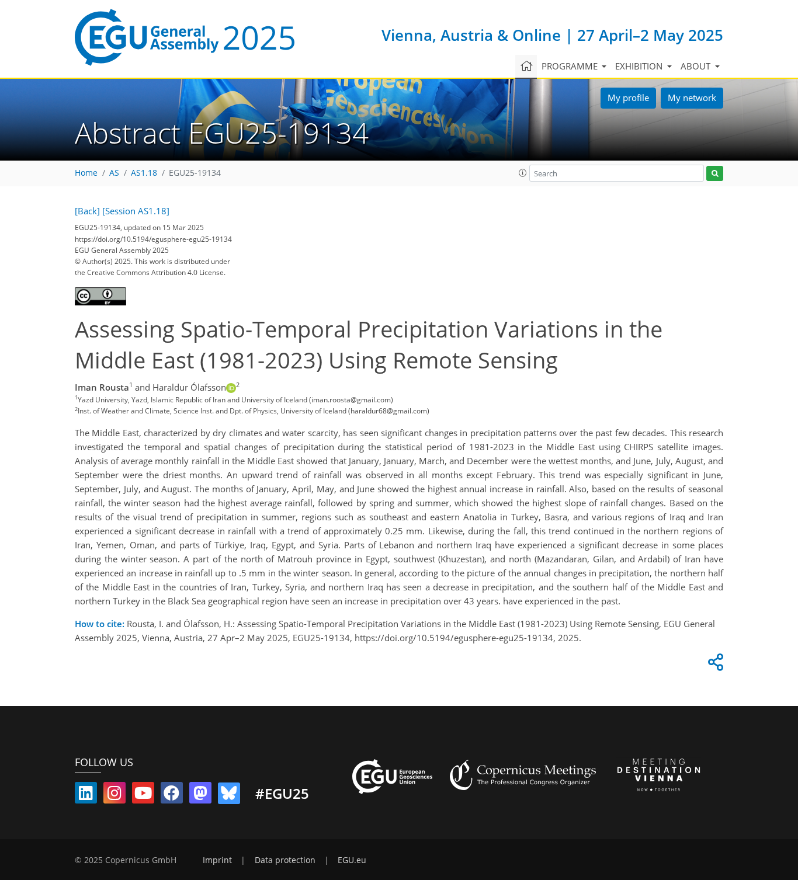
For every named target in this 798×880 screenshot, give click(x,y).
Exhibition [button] (640, 66)
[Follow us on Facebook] (172, 795)
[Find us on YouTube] (143, 795)
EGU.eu (352, 860)
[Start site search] (714, 174)
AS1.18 (144, 173)
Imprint (217, 860)
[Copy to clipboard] (714, 665)
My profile (628, 97)
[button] (523, 173)
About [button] (697, 66)
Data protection (285, 860)
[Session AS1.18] (135, 211)
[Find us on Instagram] (114, 795)
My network (692, 97)
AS (114, 173)
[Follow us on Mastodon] (200, 795)
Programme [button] (571, 66)
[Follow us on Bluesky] (229, 795)
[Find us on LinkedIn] (86, 795)
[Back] (87, 211)
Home (86, 173)
